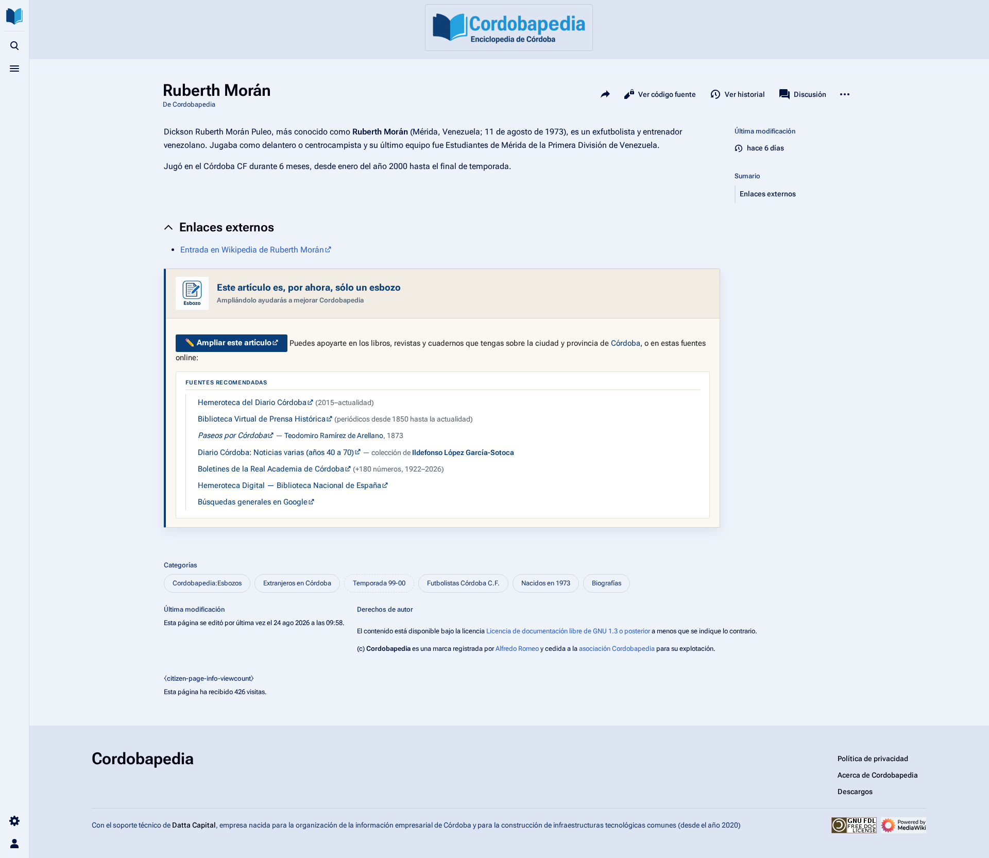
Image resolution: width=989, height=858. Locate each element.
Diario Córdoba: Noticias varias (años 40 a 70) (276, 452)
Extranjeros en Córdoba (297, 583)
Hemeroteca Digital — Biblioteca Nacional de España (289, 485)
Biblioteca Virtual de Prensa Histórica (262, 419)
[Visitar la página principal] (14, 16)
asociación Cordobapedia (617, 648)
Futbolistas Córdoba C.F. (463, 583)
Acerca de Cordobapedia (878, 775)
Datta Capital (194, 825)
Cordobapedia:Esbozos (207, 583)
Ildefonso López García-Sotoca (463, 452)
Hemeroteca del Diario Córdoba (252, 402)
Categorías (180, 565)
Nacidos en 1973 (545, 583)
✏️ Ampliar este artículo (228, 342)
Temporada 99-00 (379, 583)
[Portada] (509, 27)
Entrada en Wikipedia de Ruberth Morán (252, 250)
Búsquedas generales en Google (253, 502)
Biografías (606, 583)
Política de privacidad (873, 758)
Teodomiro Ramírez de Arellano (333, 435)
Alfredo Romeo (517, 648)
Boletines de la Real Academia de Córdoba (271, 469)
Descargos (855, 791)
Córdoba (625, 342)
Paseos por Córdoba (232, 435)
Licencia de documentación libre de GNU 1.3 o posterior (568, 631)
